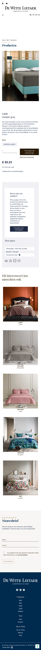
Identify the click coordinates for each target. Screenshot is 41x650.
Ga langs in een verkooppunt (19, 229)
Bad (20, 600)
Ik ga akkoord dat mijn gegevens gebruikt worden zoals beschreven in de (21, 554)
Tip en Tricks (20, 630)
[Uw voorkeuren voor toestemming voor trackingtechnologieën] (37, 646)
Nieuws (20, 633)
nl (31, 15)
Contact (20, 622)
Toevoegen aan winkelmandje (29, 152)
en (36, 15)
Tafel (20, 609)
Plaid (20, 606)
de (39, 15)
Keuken (20, 611)
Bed (20, 603)
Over (20, 619)
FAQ (20, 635)
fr (33, 15)
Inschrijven (8, 561)
